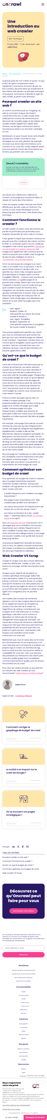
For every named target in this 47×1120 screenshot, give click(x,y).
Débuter (28, 696)
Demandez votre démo (23, 911)
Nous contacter (23, 1052)
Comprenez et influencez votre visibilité (23, 974)
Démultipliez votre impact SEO (24, 977)
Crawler (23, 992)
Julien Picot (12, 47)
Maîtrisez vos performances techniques (23, 970)
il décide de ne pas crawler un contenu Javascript (23, 247)
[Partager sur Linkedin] (13, 847)
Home (4, 74)
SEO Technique (15, 38)
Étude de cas (23, 1076)
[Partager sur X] (18, 847)
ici (18, 280)
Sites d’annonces (23, 1034)
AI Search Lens (25, 1002)
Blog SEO (23, 1069)
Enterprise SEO (23, 1024)
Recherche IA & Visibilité (23, 981)
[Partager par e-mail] (27, 847)
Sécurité (23, 1013)
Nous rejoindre (23, 1056)
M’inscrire (23, 954)
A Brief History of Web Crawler (29, 673)
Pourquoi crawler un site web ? (15, 857)
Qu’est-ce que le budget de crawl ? (18, 865)
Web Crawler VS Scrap (12, 873)
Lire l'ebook (23, 183)
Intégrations (23, 1009)
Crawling (19, 696)
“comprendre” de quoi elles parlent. (17, 259)
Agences (23, 1038)
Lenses (23, 999)
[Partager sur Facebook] (22, 847)
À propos (23, 1059)
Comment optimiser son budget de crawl (20, 869)
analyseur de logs (17, 523)
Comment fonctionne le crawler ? (17, 861)
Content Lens (25, 1006)
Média (23, 1031)
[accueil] (11, 4)
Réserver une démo (23, 1049)
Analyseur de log (23, 995)
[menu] (43, 4)
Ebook (23, 1072)
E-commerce (23, 1027)
